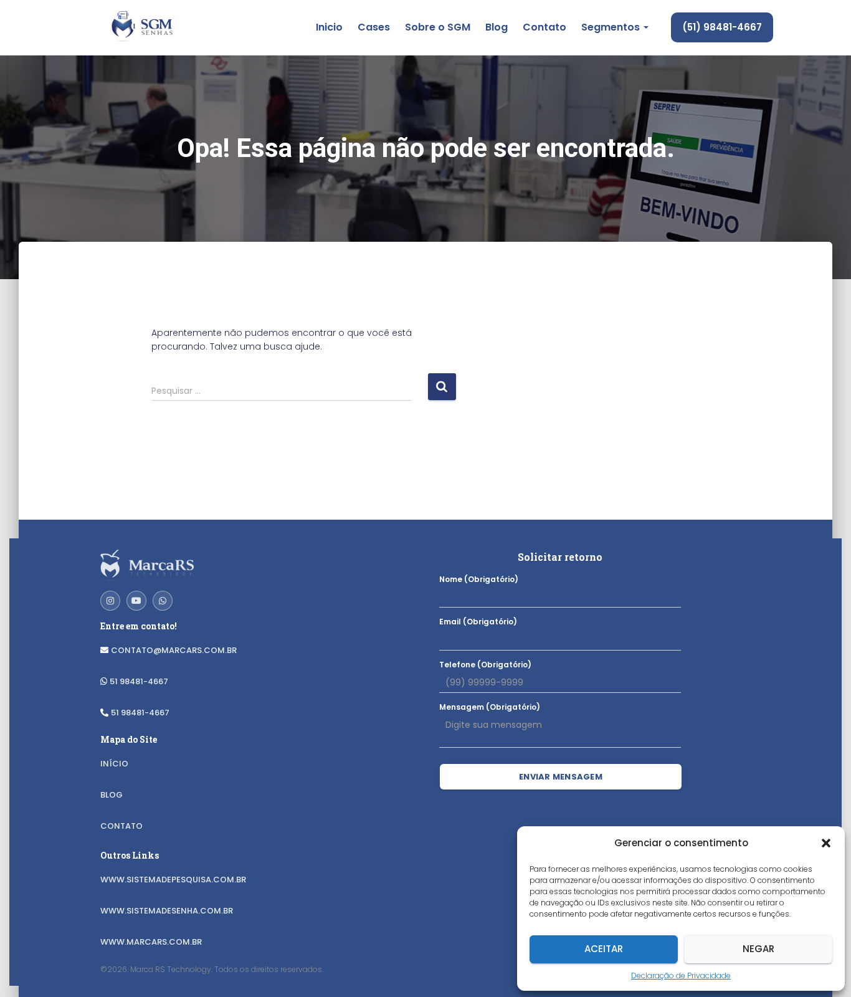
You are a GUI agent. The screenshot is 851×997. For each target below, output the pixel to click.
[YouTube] (136, 601)
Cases (374, 27)
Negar (758, 948)
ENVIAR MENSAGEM (560, 777)
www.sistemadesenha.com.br (166, 911)
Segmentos (611, 27)
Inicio (329, 27)
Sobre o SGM (437, 27)
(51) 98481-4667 (722, 27)
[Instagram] (110, 601)
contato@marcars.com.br (174, 650)
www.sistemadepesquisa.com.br (173, 879)
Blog (496, 27)
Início (114, 764)
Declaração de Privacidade (681, 975)
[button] (826, 843)
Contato (544, 27)
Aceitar (603, 948)
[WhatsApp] (163, 601)
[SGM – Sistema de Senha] (141, 27)
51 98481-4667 (139, 681)
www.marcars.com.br (151, 942)
